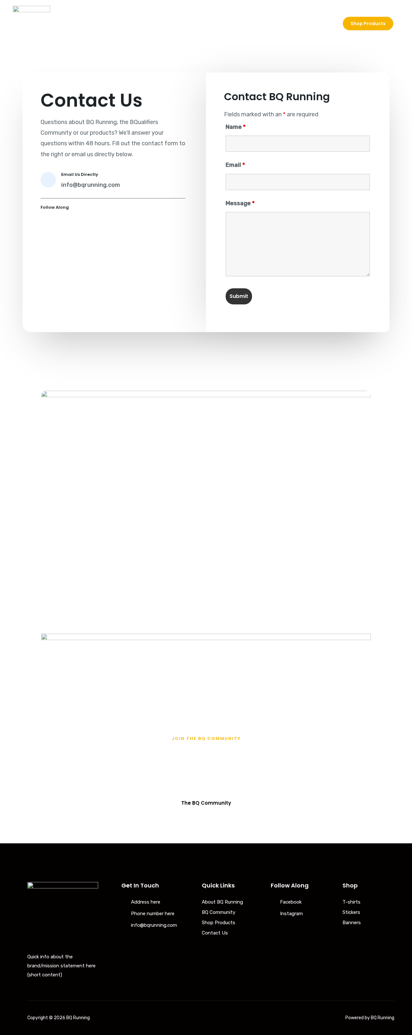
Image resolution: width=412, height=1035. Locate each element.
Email (235, 164)
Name (236, 126)
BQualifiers (283, 23)
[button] (206, 803)
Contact (320, 23)
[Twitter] (62, 222)
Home (221, 23)
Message (240, 203)
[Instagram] (78, 222)
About (249, 23)
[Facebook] (46, 222)
